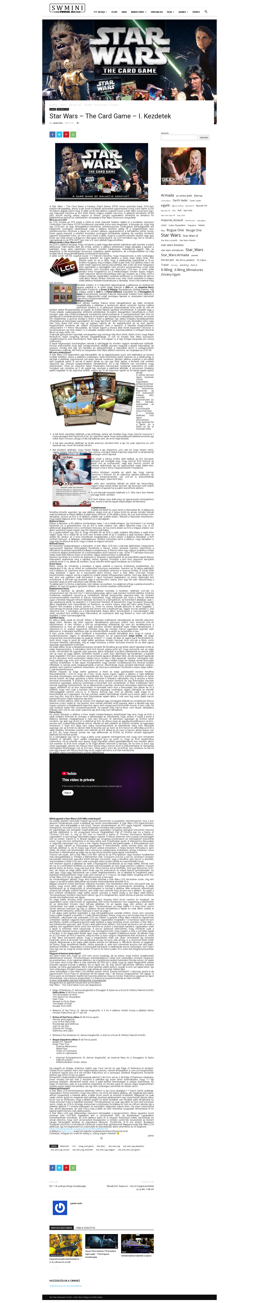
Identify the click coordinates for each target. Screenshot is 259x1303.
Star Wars (171, 235)
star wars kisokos (172, 245)
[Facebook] (52, 135)
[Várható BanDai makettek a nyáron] (137, 1243)
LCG (74, 1146)
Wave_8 (194, 265)
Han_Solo (181, 215)
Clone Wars (166, 201)
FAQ (174, 210)
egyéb (165, 205)
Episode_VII (165, 210)
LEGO (164, 225)
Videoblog (157, 11)
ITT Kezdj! (99, 11)
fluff (179, 210)
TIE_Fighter (201, 260)
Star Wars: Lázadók (169, 240)
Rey (163, 230)
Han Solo (187, 210)
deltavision (64, 1146)
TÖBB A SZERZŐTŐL (85, 1228)
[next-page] (56, 1268)
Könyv (196, 11)
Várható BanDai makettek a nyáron (136, 1256)
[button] (206, 12)
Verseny (174, 265)
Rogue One (175, 230)
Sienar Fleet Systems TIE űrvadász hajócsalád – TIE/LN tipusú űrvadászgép (100, 1254)
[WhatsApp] (73, 135)
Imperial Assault (56, 1255)
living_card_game (86, 1146)
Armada (167, 195)
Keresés (165, 133)
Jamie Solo (58, 123)
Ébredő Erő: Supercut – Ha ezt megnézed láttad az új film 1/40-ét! (130, 1188)
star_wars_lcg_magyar (105, 1150)
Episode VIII (201, 205)
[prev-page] (51, 1268)
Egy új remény (177, 206)
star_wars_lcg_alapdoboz (133, 1146)
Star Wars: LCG (75, 105)
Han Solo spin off (168, 215)
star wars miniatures (172, 250)
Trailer (165, 264)
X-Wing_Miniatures (188, 269)
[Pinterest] (66, 135)
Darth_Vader (195, 200)
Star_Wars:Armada (175, 254)
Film (169, 11)
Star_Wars (101, 1146)
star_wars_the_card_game (129, 1150)
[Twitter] (59, 135)
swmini (194, 255)
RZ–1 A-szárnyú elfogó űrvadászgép (67, 1186)
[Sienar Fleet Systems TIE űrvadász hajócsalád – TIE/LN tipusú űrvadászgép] (101, 1241)
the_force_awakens (185, 259)
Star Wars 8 (190, 235)
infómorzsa (190, 220)
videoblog (184, 265)
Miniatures (137, 11)
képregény (201, 220)
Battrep (198, 195)
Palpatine (192, 225)
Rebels (201, 225)
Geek (124, 11)
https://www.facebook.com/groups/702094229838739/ (78, 1128)
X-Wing (166, 269)
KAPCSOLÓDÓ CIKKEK (61, 1228)
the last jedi (167, 260)
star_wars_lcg (114, 1146)
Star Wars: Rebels (187, 240)
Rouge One (194, 230)
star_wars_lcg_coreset (60, 1150)
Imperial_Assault (172, 220)
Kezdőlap (53, 105)
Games (182, 11)
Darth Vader (180, 200)
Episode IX (190, 206)
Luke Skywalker (177, 225)
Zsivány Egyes (170, 274)
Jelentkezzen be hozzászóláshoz (65, 1286)
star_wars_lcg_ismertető (83, 1150)
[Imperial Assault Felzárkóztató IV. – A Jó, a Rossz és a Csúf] (65, 1245)
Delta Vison (67, 1131)
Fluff (114, 11)
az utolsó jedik (184, 195)
